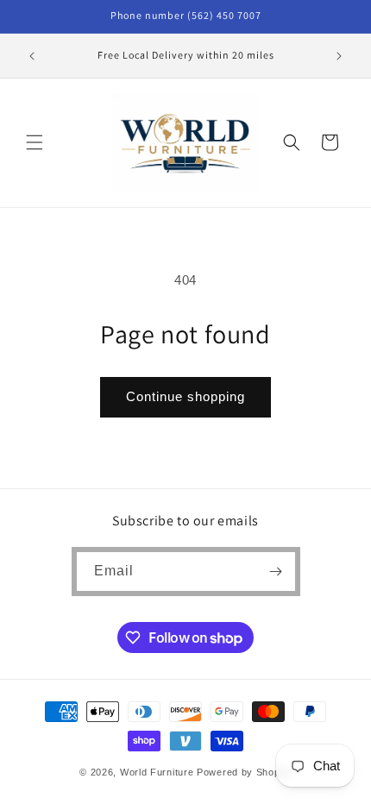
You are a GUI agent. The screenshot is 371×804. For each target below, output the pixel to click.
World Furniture (157, 772)
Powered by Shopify (244, 772)
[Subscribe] (276, 571)
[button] (34, 142)
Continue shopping (185, 396)
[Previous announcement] (32, 56)
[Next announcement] (339, 56)
